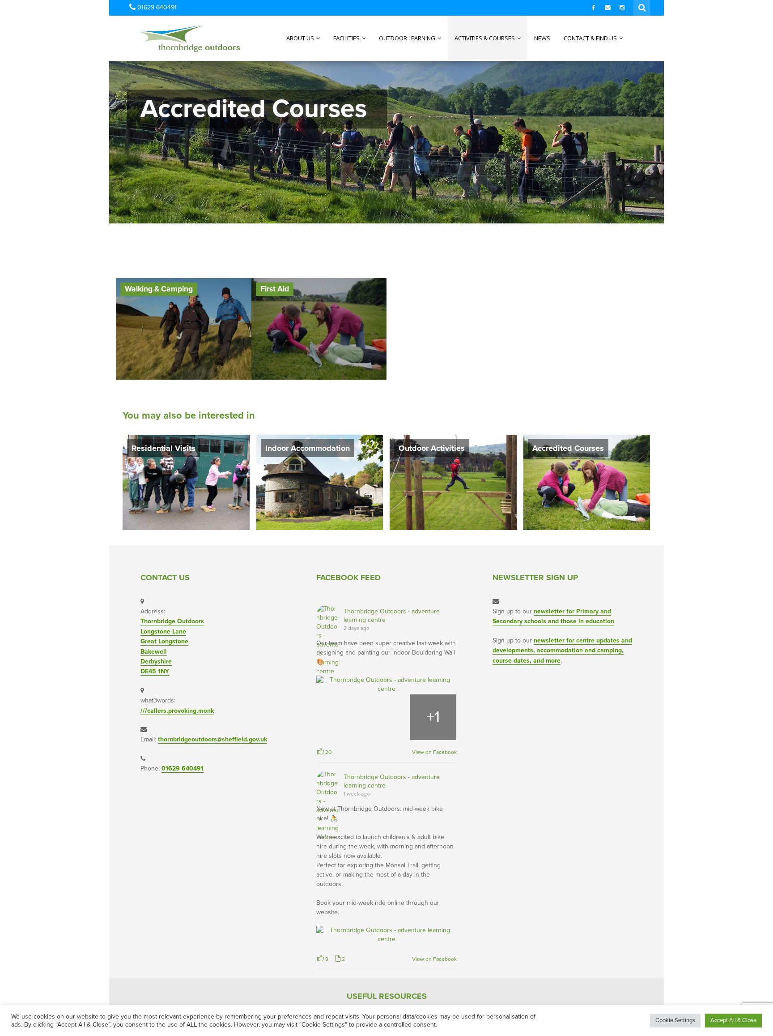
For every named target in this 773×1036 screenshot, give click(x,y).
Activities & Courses (485, 38)
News (542, 38)
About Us (300, 38)
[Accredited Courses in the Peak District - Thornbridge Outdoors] (173, 38)
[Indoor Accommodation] (319, 482)
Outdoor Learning (408, 38)
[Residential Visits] (186, 482)
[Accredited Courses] (586, 482)
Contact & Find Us (591, 38)
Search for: (642, 6)
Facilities (347, 38)
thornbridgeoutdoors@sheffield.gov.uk (212, 739)
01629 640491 (182, 768)
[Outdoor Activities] (453, 482)
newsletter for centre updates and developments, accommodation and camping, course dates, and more (562, 650)
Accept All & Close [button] (733, 1020)
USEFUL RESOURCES (387, 996)
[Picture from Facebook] (340, 717)
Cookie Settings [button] (675, 1020)
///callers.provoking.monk (177, 711)
